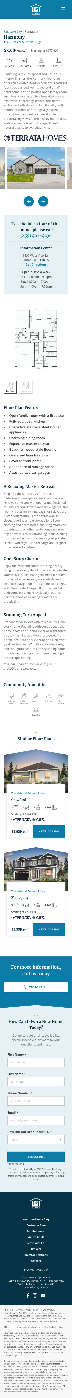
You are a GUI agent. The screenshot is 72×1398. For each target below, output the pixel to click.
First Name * (16, 1054)
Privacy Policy (14, 1172)
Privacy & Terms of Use (36, 1269)
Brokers (36, 1249)
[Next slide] (43, 201)
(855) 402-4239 (36, 235)
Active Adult (36, 1237)
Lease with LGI (36, 1243)
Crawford (18, 800)
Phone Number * (19, 1093)
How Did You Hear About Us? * (29, 1132)
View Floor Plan (49, 831)
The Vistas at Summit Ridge (23, 42)
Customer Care (36, 1225)
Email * (12, 1112)
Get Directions (36, 264)
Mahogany (20, 898)
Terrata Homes (36, 1231)
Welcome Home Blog (36, 1219)
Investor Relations (36, 1255)
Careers (36, 1261)
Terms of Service (34, 1172)
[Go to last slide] (29, 201)
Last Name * (16, 1074)
